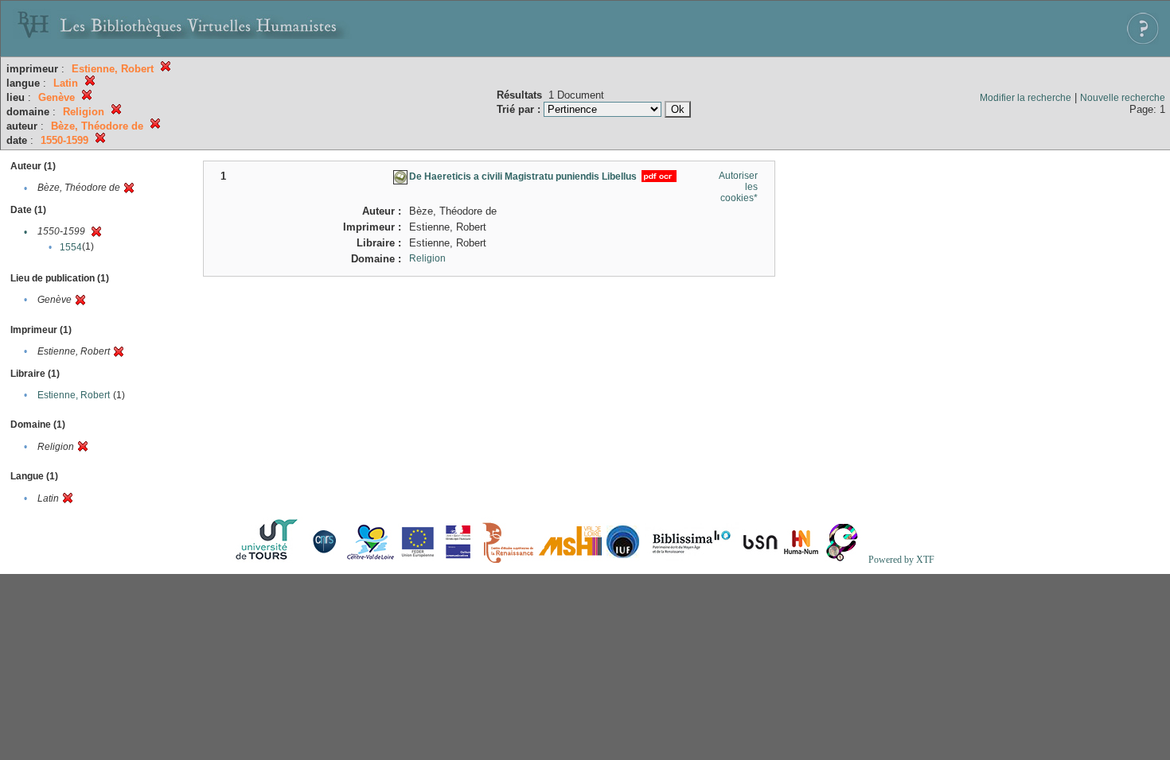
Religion (427, 258)
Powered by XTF (901, 559)
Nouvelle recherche (1122, 97)
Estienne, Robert (73, 395)
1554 (71, 247)
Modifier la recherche (1025, 97)
